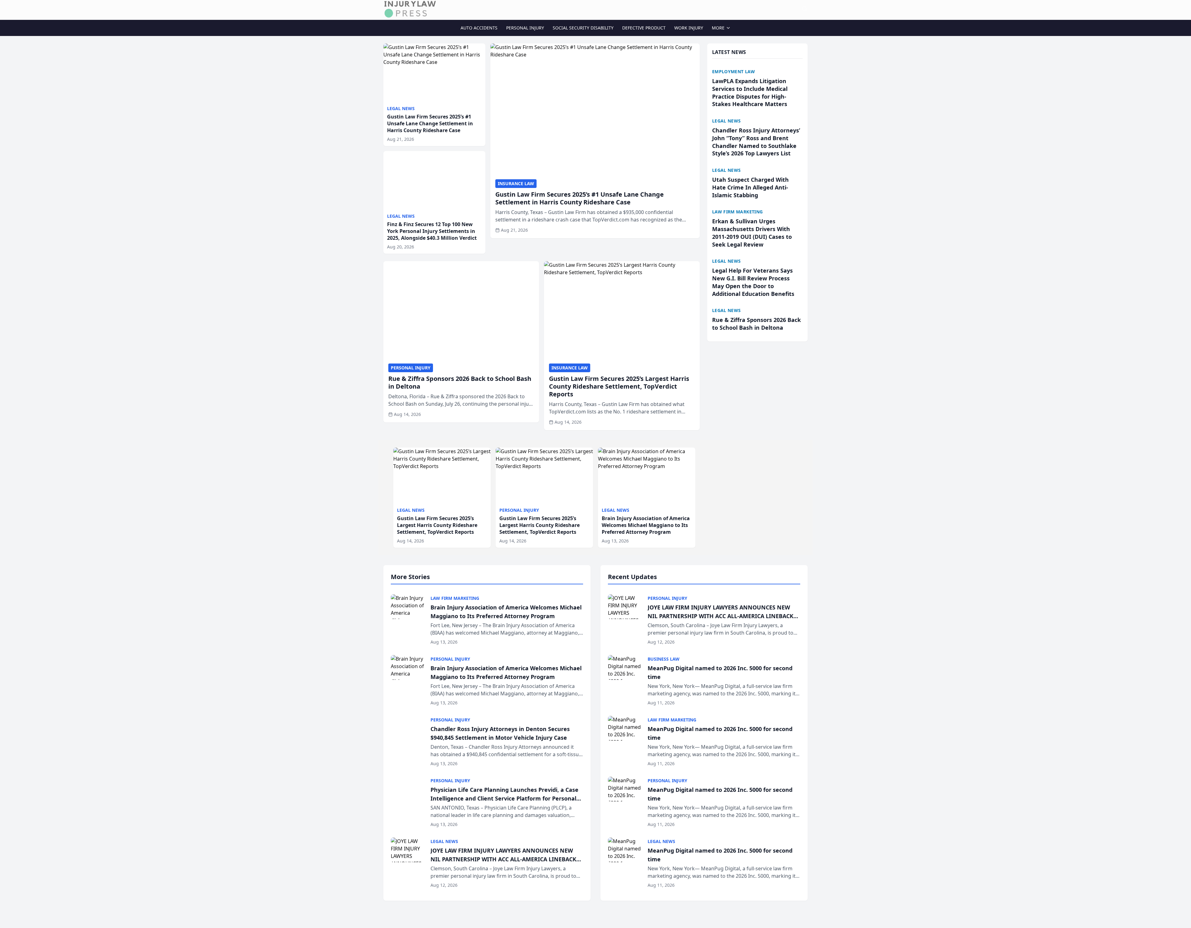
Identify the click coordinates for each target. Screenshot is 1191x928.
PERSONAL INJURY (525, 28)
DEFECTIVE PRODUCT (644, 28)
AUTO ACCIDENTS (479, 28)
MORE (718, 28)
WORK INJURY (688, 28)
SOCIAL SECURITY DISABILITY (583, 28)
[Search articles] (804, 9)
